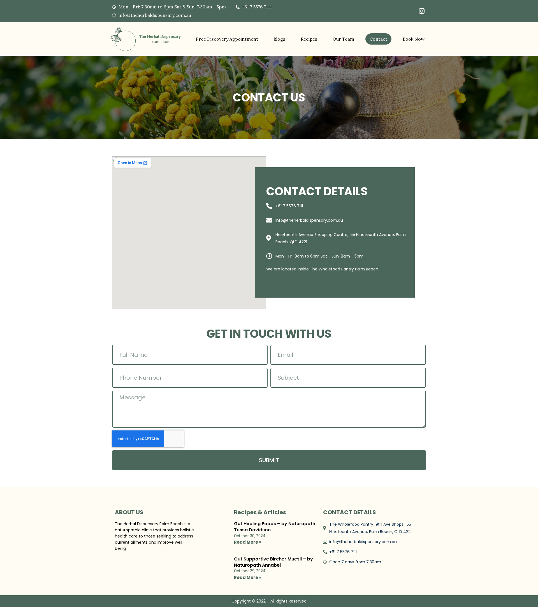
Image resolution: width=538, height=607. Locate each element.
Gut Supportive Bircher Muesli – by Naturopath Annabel (273, 562)
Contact (378, 39)
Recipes (309, 39)
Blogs (279, 39)
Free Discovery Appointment (227, 39)
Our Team (343, 39)
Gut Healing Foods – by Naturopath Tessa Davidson (274, 526)
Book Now (414, 39)
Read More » (247, 542)
